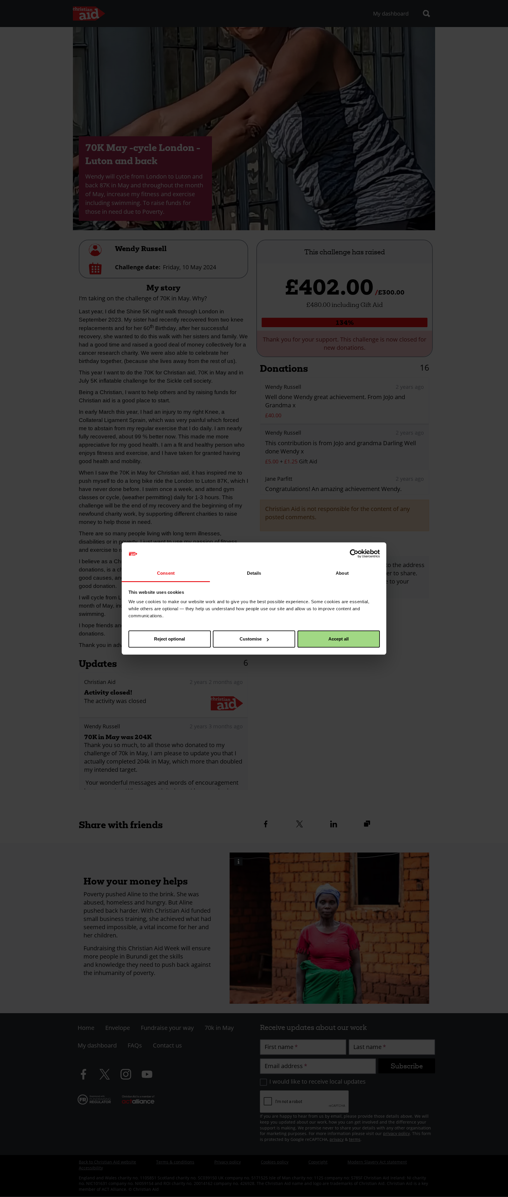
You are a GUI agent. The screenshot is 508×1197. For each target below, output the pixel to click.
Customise (251, 638)
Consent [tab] (166, 573)
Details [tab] (254, 573)
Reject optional (169, 638)
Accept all (338, 638)
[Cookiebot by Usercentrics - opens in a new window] (354, 553)
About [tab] (342, 573)
